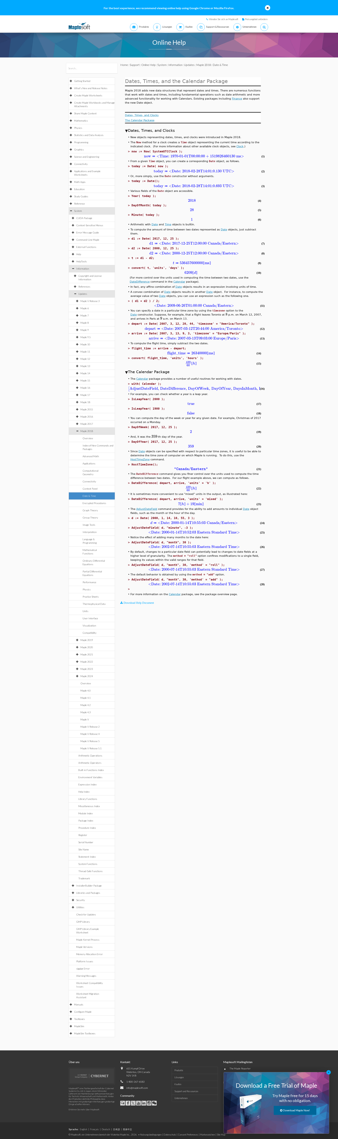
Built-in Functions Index (91, 769)
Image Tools (89, 524)
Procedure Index (87, 827)
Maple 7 (84, 315)
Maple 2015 (86, 409)
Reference (79, 203)
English (83, 1129)
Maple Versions (84, 946)
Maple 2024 (86, 676)
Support (135, 64)
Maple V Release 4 (90, 733)
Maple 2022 (86, 661)
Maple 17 (85, 394)
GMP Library (83, 921)
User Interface (90, 618)
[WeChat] (154, 1103)
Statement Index (87, 856)
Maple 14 (85, 373)
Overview (88, 438)
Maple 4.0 (85, 690)
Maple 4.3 (85, 712)
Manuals (78, 1004)
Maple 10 (85, 344)
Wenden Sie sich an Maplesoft (223, 19)
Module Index (85, 813)
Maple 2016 (86, 416)
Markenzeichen (207, 1134)
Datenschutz (170, 1134)
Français (94, 1129)
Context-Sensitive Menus (89, 225)
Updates (82, 293)
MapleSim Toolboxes (84, 1033)
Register (82, 835)
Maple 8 (84, 322)
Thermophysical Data (94, 603)
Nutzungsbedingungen (151, 1134)
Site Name (83, 849)
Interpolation (90, 531)
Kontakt (125, 1062)
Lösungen (179, 1077)
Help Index (83, 791)
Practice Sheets (91, 596)
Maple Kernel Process (87, 939)
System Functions (87, 863)
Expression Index (87, 784)
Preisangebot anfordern (256, 19)
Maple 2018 (86, 431)
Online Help (148, 64)
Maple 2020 (86, 647)
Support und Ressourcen (186, 1091)
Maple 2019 (86, 639)
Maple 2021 (86, 654)
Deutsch (106, 1129)
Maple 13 (85, 366)
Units (85, 611)
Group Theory (90, 517)
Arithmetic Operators (89, 762)
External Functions (86, 246)
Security (80, 900)
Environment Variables (90, 777)
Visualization (89, 625)
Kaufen (177, 1084)
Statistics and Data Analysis (89, 135)
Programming (81, 142)
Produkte (178, 1070)
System (78, 210)
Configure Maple (83, 1011)
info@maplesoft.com (137, 1087)
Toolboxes (79, 1018)
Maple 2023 (86, 668)
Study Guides (81, 196)
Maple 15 (85, 380)
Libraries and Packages (88, 892)
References (84, 286)
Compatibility (89, 632)
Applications (89, 463)
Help (78, 254)
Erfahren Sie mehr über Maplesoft (84, 1109)
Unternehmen (181, 1098)
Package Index (85, 820)
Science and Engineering (86, 156)
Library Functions (87, 798)
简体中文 (127, 1129)
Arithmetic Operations (90, 755)
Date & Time (89, 495)
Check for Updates (86, 914)
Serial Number (85, 842)
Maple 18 (85, 402)
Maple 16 (85, 387)
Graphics (79, 149)
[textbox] (194, 156)
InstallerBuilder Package (89, 885)
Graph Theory (90, 510)
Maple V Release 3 (90, 301)
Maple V (84, 719)
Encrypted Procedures (94, 503)
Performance (89, 582)
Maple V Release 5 (90, 741)
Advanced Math (91, 456)
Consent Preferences (188, 1134)
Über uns (74, 1062)
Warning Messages (86, 975)
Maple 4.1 (85, 697)
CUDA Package (84, 218)
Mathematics (81, 120)
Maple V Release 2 (90, 726)
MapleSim (79, 1026)
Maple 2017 (86, 423)
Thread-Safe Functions (90, 871)
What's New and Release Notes (90, 88)
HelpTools (81, 261)
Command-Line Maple (87, 239)
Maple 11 (85, 351)
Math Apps (80, 181)
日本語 (116, 1129)
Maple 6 (84, 308)
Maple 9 (84, 329)
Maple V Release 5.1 (91, 748)
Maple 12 (85, 358)
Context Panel (90, 488)
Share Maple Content (85, 113)
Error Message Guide (87, 232)
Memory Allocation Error (89, 954)
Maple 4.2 (85, 704)
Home (124, 64)
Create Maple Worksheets (88, 95)
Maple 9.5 (85, 337)
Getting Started (82, 80)
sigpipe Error (83, 968)
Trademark (84, 878)
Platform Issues (84, 961)
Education (79, 189)
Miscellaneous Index (89, 806)
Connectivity (81, 163)
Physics (78, 127)
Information (82, 268)
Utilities (80, 907)
